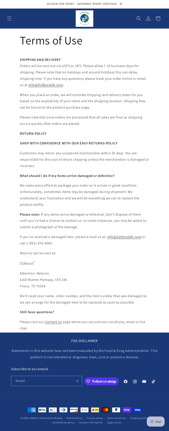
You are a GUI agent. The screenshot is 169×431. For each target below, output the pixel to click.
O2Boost (34, 418)
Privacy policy (95, 418)
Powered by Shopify (51, 418)
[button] (9, 18)
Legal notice (114, 422)
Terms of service (116, 418)
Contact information (91, 422)
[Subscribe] (77, 381)
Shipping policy (139, 418)
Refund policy (74, 418)
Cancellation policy (63, 422)
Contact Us (53, 322)
